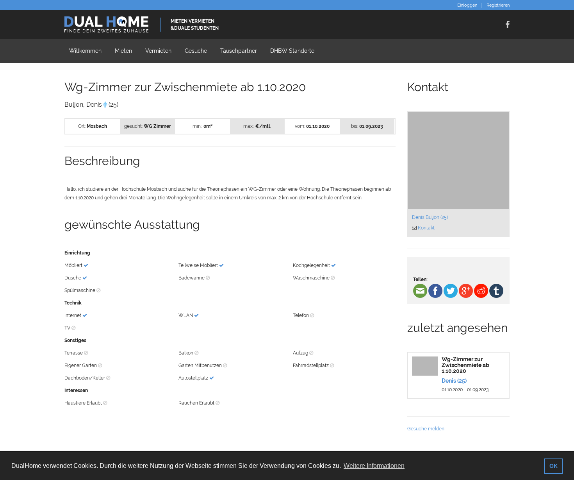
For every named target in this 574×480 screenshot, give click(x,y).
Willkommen (85, 51)
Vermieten (158, 51)
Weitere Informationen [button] (374, 465)
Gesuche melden (425, 429)
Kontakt (426, 228)
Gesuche (196, 51)
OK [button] (553, 466)
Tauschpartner (238, 51)
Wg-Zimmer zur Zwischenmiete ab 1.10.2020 (465, 365)
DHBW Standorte (292, 51)
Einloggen (467, 5)
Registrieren (498, 5)
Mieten (123, 51)
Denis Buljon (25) (430, 217)
